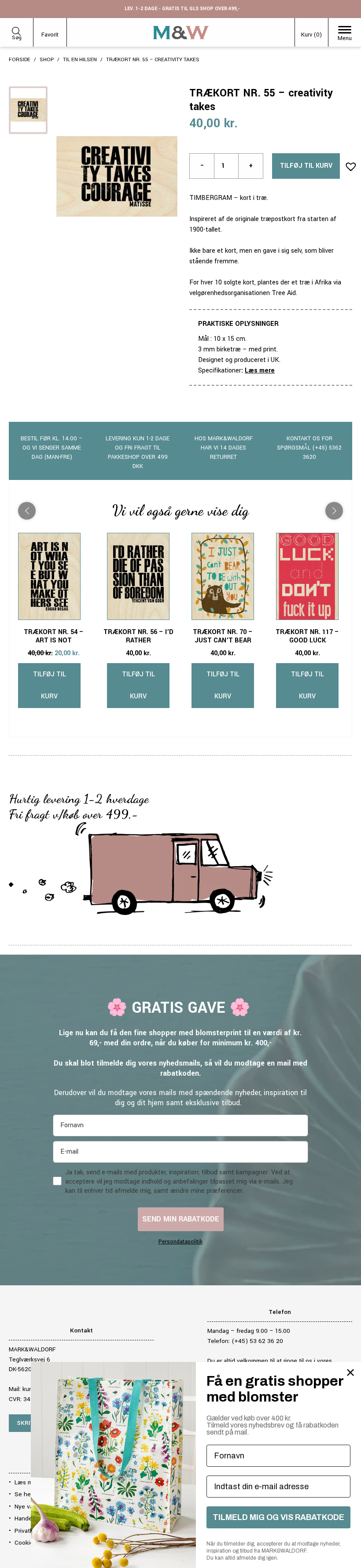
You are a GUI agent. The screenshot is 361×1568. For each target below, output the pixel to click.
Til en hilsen (80, 59)
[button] (348, 164)
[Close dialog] (350, 1372)
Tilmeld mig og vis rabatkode (278, 1517)
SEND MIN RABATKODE (180, 1219)
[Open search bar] (16, 30)
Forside (19, 59)
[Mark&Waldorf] (181, 33)
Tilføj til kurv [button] (49, 685)
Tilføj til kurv (306, 165)
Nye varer (27, 1506)
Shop (47, 59)
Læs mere (260, 370)
